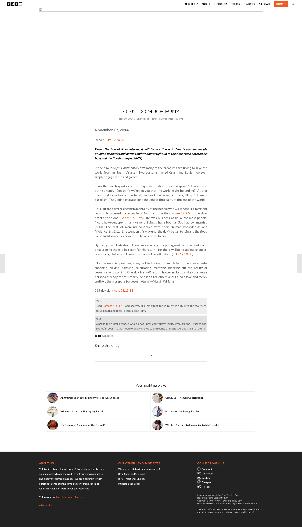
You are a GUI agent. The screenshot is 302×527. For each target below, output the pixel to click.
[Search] (293, 4)
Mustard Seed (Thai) (129, 483)
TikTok (206, 486)
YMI (181, 118)
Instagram (207, 473)
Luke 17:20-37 (114, 140)
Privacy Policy (45, 505)
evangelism (107, 335)
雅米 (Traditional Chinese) (132, 478)
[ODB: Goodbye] (299, 263)
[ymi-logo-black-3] (14, 4)
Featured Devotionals (162, 118)
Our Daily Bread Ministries (70, 496)
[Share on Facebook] (151, 356)
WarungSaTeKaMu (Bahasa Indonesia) (139, 468)
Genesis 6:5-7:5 (132, 218)
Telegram (207, 482)
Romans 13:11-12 (113, 305)
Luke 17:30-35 (182, 254)
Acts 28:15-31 (123, 290)
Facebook (207, 469)
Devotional (144, 118)
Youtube (206, 477)
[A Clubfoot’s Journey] (2, 263)
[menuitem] (191, 4)
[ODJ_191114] (151, 56)
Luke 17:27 (181, 213)
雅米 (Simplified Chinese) (131, 473)
